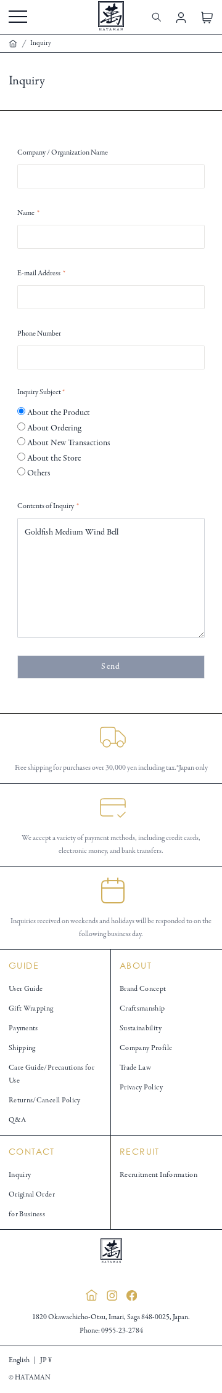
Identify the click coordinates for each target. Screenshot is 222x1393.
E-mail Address (41, 273)
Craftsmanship (142, 1008)
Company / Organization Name (62, 152)
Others (38, 473)
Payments (23, 1028)
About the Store (53, 458)
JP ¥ (46, 1360)
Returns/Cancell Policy (45, 1100)
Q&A (17, 1120)
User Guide (26, 988)
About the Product (57, 413)
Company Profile (146, 1048)
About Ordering (53, 428)
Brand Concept (143, 988)
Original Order (32, 1194)
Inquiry (20, 1174)
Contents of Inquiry (48, 506)
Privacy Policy (141, 1087)
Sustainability (141, 1028)
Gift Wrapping (31, 1008)
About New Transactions (67, 443)
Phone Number (39, 333)
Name (28, 213)
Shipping (22, 1048)
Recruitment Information (158, 1174)
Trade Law (135, 1067)
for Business (27, 1214)
